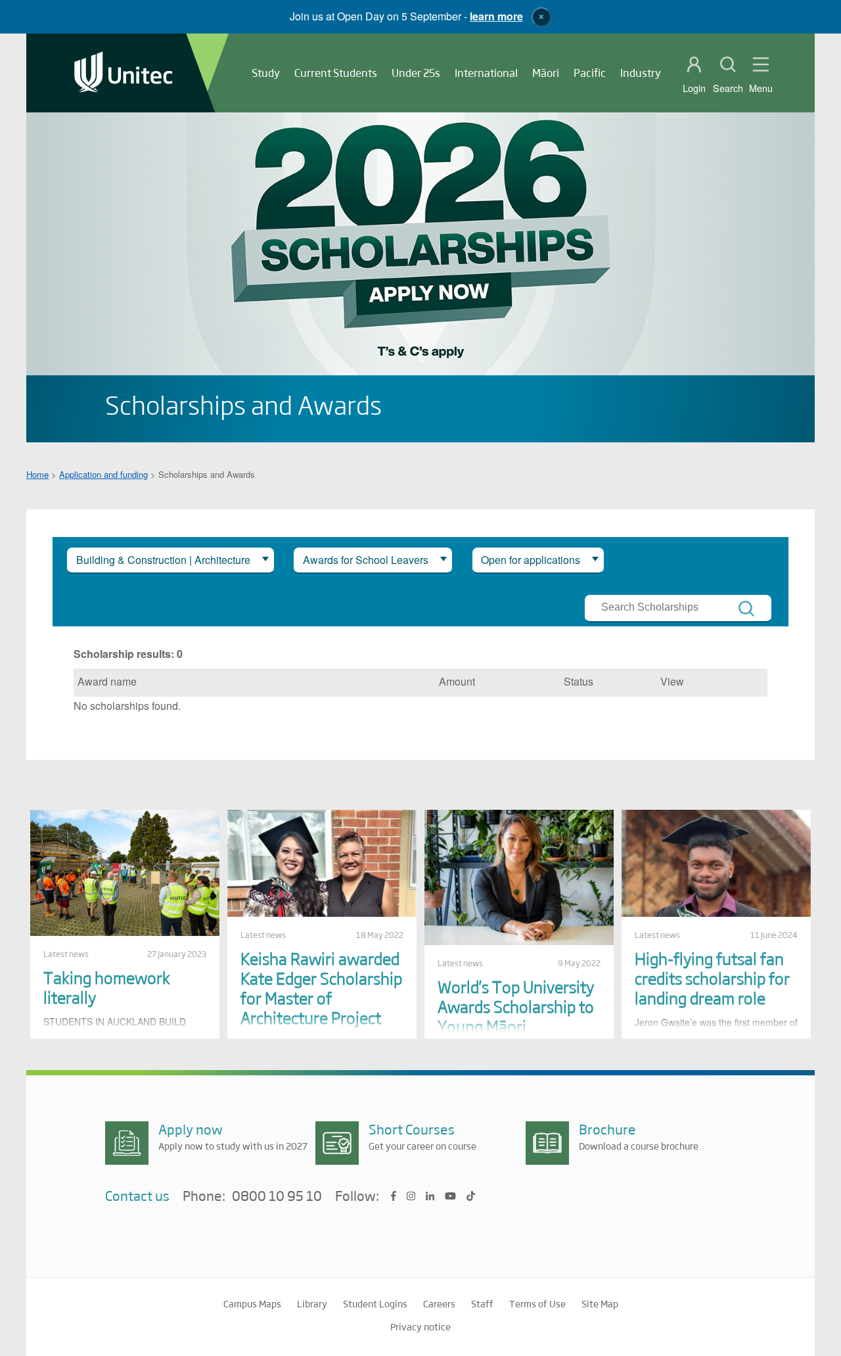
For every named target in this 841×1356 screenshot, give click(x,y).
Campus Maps (252, 1303)
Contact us (137, 1195)
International (486, 72)
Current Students (335, 72)
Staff (482, 1303)
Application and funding (103, 474)
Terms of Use (537, 1303)
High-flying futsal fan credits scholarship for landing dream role (712, 978)
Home (37, 474)
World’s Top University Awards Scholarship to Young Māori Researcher (516, 1016)
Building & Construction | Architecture (163, 559)
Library (312, 1303)
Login (694, 88)
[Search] (746, 609)
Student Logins (375, 1303)
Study (266, 72)
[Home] (123, 73)
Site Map (599, 1303)
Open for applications (530, 559)
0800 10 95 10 (277, 1196)
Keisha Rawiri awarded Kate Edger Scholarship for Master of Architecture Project (321, 988)
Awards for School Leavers (365, 559)
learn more (496, 16)
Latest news (66, 954)
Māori (545, 72)
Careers (439, 1303)
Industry (640, 72)
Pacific (590, 72)
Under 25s (416, 72)
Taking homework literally (106, 987)
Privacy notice (420, 1326)
